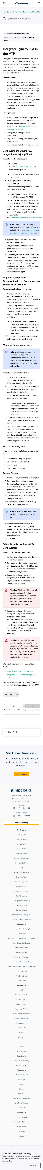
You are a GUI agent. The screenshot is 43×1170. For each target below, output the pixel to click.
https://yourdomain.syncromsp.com (27, 233)
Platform (20, 830)
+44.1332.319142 (23, 801)
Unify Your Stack (21, 971)
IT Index (21, 1046)
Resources (20, 1023)
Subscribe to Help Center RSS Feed (18, 33)
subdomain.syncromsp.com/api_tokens (26, 217)
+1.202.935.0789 (25, 795)
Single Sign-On (21, 905)
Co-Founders (21, 1084)
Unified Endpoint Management (21, 915)
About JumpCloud (21, 1075)
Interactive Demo (21, 1051)
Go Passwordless (22, 952)
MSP (21, 990)
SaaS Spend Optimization (21, 900)
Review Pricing (21, 822)
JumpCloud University (21, 1060)
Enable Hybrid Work (21, 947)
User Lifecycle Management (21, 919)
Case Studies (21, 1056)
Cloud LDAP (21, 844)
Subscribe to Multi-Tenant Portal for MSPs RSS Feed (19, 39)
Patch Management (21, 882)
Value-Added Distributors (21, 1013)
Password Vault (21, 877)
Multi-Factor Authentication (21, 872)
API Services (21, 835)
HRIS (21, 867)
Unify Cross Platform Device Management (21, 966)
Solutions (20, 924)
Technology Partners (21, 1009)
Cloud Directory (21, 839)
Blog (21, 1042)
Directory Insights (21, 863)
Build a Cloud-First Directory (21, 943)
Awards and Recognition (21, 1098)
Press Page (21, 1093)
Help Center (21, 1126)
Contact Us (21, 1108)
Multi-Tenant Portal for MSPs (29, 12)
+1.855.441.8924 (22, 798)
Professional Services (21, 1122)
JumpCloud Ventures (21, 1103)
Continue (32, 1166)
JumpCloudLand (21, 1065)
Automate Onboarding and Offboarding (21, 938)
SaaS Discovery (21, 896)
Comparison (21, 980)
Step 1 (14, 706)
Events (21, 1032)
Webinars (21, 1037)
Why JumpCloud (21, 976)
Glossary (22, 1131)
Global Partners (21, 1004)
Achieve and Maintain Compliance (21, 929)
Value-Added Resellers (21, 1018)
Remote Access (21, 886)
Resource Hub (22, 1028)
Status (21, 1136)
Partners (20, 985)
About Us (20, 1070)
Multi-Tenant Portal (21, 995)
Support (20, 1112)
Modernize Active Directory (21, 962)
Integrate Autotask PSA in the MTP (20, 671)
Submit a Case (21, 774)
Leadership (21, 1079)
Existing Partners (21, 999)
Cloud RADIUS (21, 849)
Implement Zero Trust (21, 957)
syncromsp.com (33, 230)
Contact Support (21, 1117)
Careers (21, 1089)
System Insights (21, 910)
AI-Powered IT (21, 933)
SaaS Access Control (21, 891)
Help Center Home (10, 12)
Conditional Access (21, 853)
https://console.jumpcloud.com (23, 166)
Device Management (21, 858)
